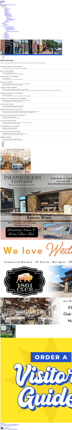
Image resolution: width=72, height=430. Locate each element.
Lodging (4, 22)
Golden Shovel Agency (15, 424)
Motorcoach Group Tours (9, 28)
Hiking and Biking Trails (11, 19)
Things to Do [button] (5, 7)
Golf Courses (9, 18)
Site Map (11, 425)
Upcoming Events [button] (6, 37)
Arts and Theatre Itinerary (11, 29)
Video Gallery (7, 35)
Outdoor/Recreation (8, 15)
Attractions (6, 9)
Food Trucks (7, 24)
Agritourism (7, 12)
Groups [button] (4, 25)
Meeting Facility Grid (10, 27)
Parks (8, 17)
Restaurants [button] (4, 23)
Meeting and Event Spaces (9, 26)
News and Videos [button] (5, 34)
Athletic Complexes (10, 20)
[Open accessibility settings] (2, 428)
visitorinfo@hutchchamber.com (12, 429)
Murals (6, 11)
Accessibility (15, 425)
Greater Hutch (10, 4)
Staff (7, 4)
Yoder (8, 30)
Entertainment (7, 10)
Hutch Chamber (3, 4)
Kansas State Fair (7, 13)
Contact (14, 4)
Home (6, 425)
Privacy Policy (2, 425)
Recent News (7, 36)
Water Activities (9, 16)
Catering (6, 33)
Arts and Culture (7, 8)
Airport (6, 32)
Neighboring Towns (8, 14)
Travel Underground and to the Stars (13, 31)
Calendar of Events (8, 38)
